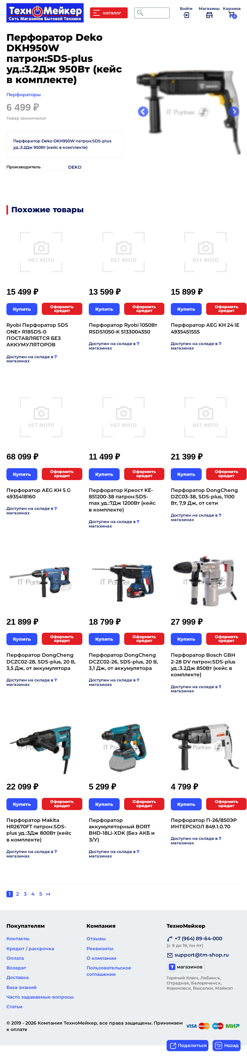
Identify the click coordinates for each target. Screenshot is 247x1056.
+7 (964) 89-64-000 (194, 941)
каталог (112, 13)
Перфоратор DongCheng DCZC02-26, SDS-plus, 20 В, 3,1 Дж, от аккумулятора (123, 661)
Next (234, 112)
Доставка (17, 977)
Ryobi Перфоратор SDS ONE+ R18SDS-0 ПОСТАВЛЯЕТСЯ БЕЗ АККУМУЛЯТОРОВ (37, 335)
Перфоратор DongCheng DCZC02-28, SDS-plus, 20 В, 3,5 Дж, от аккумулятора (41, 661)
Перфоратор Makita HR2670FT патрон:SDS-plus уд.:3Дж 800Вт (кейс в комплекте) (38, 830)
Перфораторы (23, 94)
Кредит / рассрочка (30, 948)
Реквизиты (100, 948)
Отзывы (96, 939)
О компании (101, 958)
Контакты (18, 939)
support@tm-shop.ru (202, 955)
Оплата (15, 958)
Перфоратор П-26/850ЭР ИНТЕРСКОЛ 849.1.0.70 (204, 823)
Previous (143, 112)
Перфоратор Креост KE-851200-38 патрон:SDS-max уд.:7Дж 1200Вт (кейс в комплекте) (122, 500)
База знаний (21, 987)
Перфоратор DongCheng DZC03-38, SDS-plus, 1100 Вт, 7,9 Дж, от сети (204, 496)
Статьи (14, 1007)
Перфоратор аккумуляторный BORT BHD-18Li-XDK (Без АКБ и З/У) (122, 830)
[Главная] (48, 19)
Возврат (16, 968)
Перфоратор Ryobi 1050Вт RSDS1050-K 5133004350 (123, 328)
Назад (231, 1045)
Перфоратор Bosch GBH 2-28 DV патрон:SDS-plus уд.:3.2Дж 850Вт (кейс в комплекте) (203, 665)
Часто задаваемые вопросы (40, 997)
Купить (22, 309)
